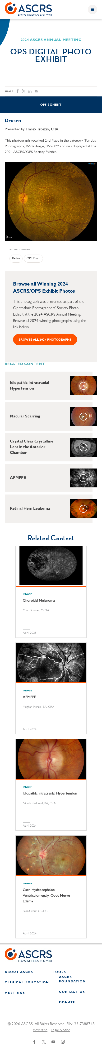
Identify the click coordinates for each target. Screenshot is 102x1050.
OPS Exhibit (51, 105)
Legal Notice (60, 1030)
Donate (67, 1002)
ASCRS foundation (72, 979)
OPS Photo (33, 258)
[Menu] (92, 9)
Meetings (15, 992)
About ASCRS (19, 972)
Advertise (40, 1030)
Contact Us (72, 992)
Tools (59, 972)
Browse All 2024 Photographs (45, 339)
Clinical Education (27, 982)
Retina (16, 258)
